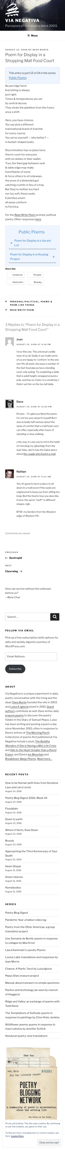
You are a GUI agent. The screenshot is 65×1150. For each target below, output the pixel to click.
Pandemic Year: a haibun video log (25, 919)
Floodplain (11, 808)
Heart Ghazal (13, 866)
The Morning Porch (37, 732)
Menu (34, 35)
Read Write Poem (25, 214)
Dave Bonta (41, 49)
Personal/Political (24, 301)
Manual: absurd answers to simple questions (32, 982)
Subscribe (15, 668)
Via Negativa (22, 20)
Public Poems (18, 77)
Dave (19, 401)
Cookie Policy (17, 1136)
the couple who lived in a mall (39, 453)
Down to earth (14, 819)
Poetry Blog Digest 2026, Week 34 (26, 798)
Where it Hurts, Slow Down (21, 830)
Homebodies (13, 887)
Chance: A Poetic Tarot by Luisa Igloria (28, 968)
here (38, 219)
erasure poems (14, 715)
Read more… (44, 758)
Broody (9, 840)
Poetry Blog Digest (16, 912)
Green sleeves (14, 877)
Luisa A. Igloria (19, 706)
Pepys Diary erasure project (22, 975)
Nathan (21, 471)
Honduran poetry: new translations (26, 1035)
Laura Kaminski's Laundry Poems (25, 950)
